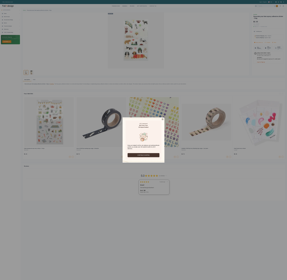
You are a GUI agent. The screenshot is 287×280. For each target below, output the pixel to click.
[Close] (162, 119)
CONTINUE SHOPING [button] (143, 155)
